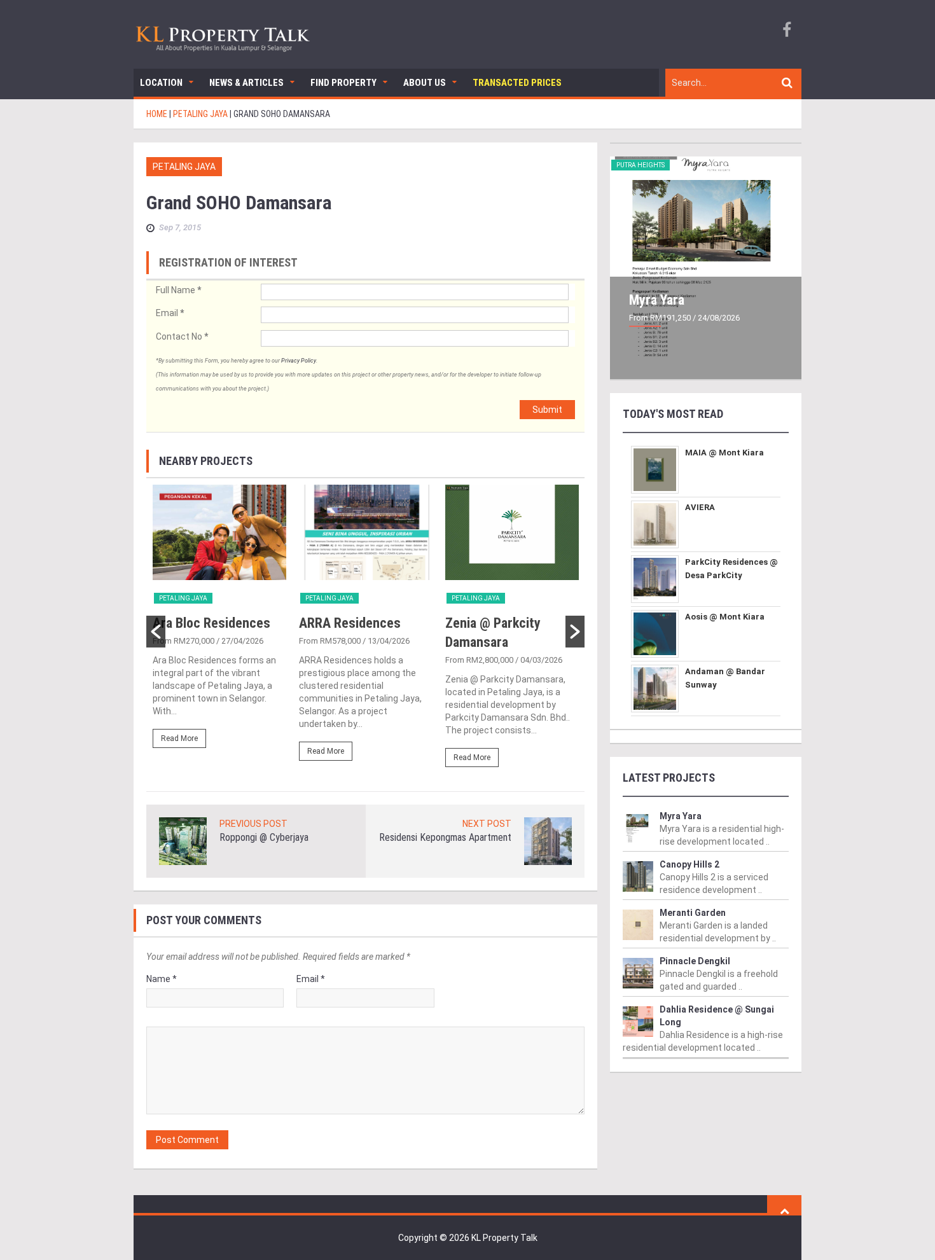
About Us (424, 82)
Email (170, 313)
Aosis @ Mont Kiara (725, 616)
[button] (155, 631)
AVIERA (700, 507)
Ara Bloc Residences (211, 623)
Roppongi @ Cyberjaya (263, 837)
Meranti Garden (693, 913)
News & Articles (246, 82)
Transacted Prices (517, 82)
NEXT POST (486, 824)
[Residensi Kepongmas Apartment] (548, 840)
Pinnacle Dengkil (695, 961)
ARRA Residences (350, 623)
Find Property (343, 82)
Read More (179, 738)
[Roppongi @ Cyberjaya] (183, 840)
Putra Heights (640, 165)
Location (161, 82)
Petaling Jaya (184, 167)
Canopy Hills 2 (689, 864)
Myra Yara (656, 300)
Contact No (182, 336)
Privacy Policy (298, 360)
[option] (219, 622)
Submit (547, 410)
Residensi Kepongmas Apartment (445, 837)
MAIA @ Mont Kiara (724, 452)
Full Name (178, 290)
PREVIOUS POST (253, 824)
